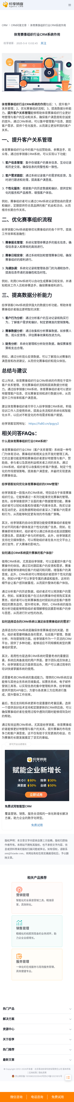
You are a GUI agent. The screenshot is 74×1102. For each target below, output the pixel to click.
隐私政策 (43, 1072)
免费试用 (58, 1097)
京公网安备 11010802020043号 (29, 1076)
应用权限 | (34, 1072)
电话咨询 (37, 1097)
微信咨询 (16, 1097)
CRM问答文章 (19, 25)
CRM (4, 25)
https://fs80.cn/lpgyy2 (44, 423)
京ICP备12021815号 (53, 1076)
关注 (43, 43)
